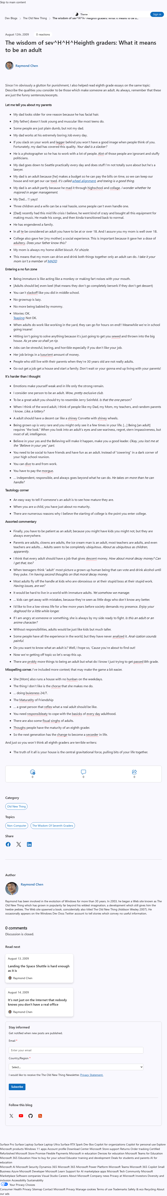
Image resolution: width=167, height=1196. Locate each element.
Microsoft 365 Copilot (143, 1167)
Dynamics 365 (48, 1167)
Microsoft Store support (104, 1149)
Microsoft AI (7, 1167)
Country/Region (20, 1058)
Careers (63, 1176)
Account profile (56, 1149)
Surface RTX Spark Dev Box (77, 1144)
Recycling (150, 1189)
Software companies (28, 1176)
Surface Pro (7, 1144)
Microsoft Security (27, 1167)
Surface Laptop (24, 1144)
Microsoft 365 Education (15, 1158)
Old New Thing (16, 806)
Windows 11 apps (35, 1149)
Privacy (71, 1189)
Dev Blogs (11, 18)
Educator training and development (88, 1158)
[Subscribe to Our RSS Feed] (40, 1117)
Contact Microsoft (54, 1189)
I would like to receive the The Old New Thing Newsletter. (56, 1075)
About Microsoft (79, 1176)
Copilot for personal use (141, 1144)
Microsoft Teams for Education (144, 1153)
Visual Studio (50, 1176)
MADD (52, 261)
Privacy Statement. (91, 1075)
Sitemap (37, 1189)
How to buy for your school (48, 1158)
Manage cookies (86, 1189)
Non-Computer (16, 825)
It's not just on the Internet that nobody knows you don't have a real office (37, 1002)
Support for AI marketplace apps (86, 1171)
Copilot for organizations (109, 1144)
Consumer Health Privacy (15, 1189)
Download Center (78, 1149)
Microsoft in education (83, 1153)
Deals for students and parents (130, 1158)
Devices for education (111, 1153)
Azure (15, 1171)
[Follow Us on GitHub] (30, 1117)
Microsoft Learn (55, 1171)
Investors (141, 1176)
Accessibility (19, 1180)
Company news (99, 1176)
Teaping (18, 318)
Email (13, 1040)
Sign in (157, 14)
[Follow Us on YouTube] (21, 1117)
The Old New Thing (35, 18)
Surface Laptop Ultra (47, 1144)
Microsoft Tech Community (123, 1171)
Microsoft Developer (32, 1171)
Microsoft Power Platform (92, 1167)
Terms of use (104, 1189)
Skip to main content (13, 2)
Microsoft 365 (66, 1167)
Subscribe (17, 1087)
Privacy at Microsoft (122, 1176)
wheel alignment (84, 181)
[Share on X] (19, 845)
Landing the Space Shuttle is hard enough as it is (38, 968)
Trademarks (120, 1189)
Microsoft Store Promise (30, 1153)
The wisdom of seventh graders (52, 825)
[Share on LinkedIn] (29, 845)
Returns (125, 1149)
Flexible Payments (57, 1153)
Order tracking (140, 1149)
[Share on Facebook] (8, 845)
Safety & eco (136, 1189)
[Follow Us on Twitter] (11, 1117)
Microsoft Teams (119, 1167)
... (137, 18)
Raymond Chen (26, 65)
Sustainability (35, 1180)
